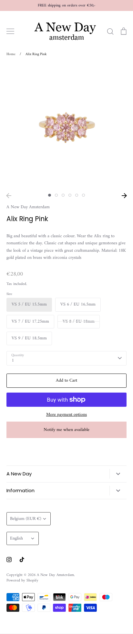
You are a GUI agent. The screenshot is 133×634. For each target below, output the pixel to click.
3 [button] (63, 195)
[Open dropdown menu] (118, 474)
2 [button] (56, 195)
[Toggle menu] (10, 31)
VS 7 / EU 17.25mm (30, 321)
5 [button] (76, 195)
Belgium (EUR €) (25, 519)
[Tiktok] (21, 559)
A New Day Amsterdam (28, 207)
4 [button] (69, 195)
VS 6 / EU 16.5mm (78, 304)
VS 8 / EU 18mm (79, 321)
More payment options (66, 414)
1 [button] (49, 195)
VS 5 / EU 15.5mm (29, 304)
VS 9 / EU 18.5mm (29, 338)
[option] (66, 127)
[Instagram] (9, 559)
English (16, 538)
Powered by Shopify (22, 580)
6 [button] (83, 195)
